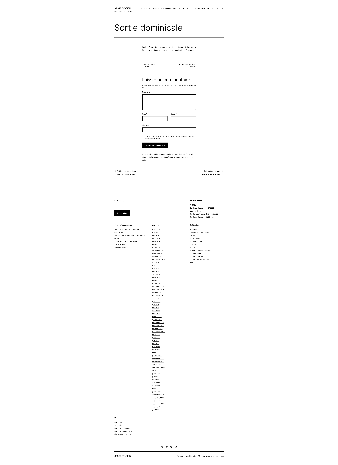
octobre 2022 (157, 365)
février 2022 (156, 389)
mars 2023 (156, 350)
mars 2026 (156, 241)
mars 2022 (156, 386)
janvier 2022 (157, 392)
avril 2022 (156, 383)
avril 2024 (156, 310)
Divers (192, 235)
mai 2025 (155, 271)
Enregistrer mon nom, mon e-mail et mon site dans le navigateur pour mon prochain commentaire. (170, 137)
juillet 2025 (156, 265)
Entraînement (195, 238)
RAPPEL (193, 205)
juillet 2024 (156, 301)
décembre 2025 (158, 250)
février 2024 (157, 317)
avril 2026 (156, 238)
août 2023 (156, 335)
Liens (218, 8)
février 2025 (156, 280)
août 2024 (156, 298)
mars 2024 (156, 313)
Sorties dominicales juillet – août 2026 (204, 214)
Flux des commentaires (123, 431)
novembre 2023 (158, 326)
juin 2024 (155, 304)
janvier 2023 (157, 356)
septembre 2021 (158, 404)
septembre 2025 (158, 259)
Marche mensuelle (130, 241)
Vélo (191, 262)
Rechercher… (119, 201)
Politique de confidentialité (186, 456)
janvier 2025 (157, 283)
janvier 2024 (157, 320)
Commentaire (147, 92)
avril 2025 (156, 274)
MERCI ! (126, 244)
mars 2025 (156, 277)
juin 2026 (155, 232)
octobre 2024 (157, 292)
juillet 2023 (156, 338)
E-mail (174, 114)
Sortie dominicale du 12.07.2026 (202, 208)
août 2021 (156, 407)
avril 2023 (156, 347)
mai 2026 (155, 235)
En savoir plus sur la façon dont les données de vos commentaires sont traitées (167, 157)
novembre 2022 (158, 362)
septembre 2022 (158, 368)
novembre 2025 (158, 253)
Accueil (144, 8)
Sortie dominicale (196, 256)
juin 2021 (155, 410)
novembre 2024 (158, 289)
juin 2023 (155, 341)
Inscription (118, 422)
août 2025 (156, 262)
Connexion (118, 425)
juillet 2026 (156, 229)
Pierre (147, 66)
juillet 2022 (156, 374)
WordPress (220, 456)
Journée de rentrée (197, 211)
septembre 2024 (158, 295)
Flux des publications (122, 428)
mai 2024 (155, 307)
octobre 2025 (157, 256)
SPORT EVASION (122, 8)
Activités (193, 229)
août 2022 (156, 371)
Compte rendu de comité (199, 232)
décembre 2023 (158, 323)
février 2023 (156, 353)
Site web (145, 125)
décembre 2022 (158, 359)
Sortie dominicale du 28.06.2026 (202, 217)
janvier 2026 (157, 247)
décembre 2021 (158, 395)
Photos (186, 8)
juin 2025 (155, 268)
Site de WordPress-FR (122, 434)
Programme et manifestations (165, 8)
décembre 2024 (158, 286)
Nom (144, 114)
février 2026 (156, 244)
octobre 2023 (157, 329)
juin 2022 (155, 377)
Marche (193, 244)
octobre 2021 (157, 401)
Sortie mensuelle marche (199, 259)
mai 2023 (155, 344)
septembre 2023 (158, 332)
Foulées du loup (196, 241)
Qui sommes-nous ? (202, 8)
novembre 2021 (158, 398)
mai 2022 (155, 380)
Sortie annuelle (195, 253)
